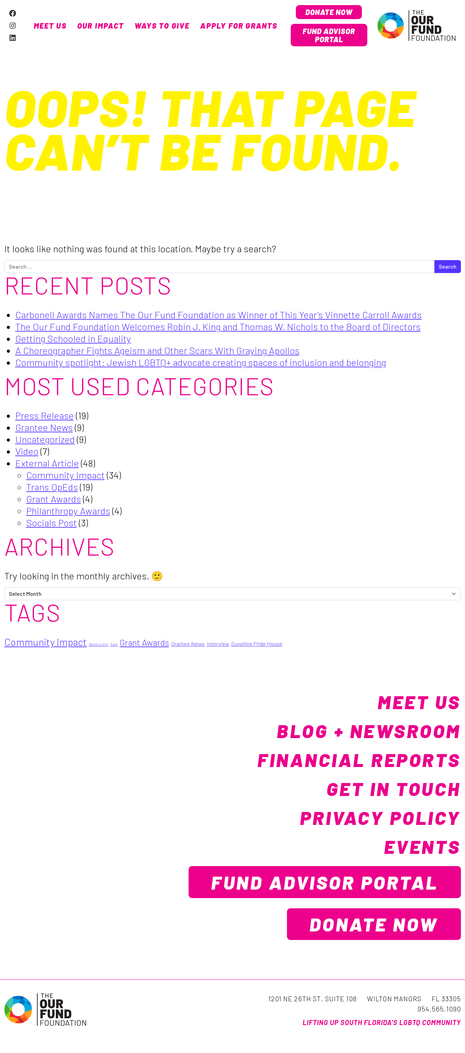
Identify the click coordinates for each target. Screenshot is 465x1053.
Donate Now (329, 11)
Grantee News (44, 427)
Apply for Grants (238, 25)
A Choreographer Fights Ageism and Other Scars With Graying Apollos (157, 350)
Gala (114, 644)
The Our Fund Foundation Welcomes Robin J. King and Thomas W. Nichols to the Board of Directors (218, 326)
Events (422, 846)
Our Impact (100, 25)
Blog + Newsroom (369, 730)
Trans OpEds (52, 487)
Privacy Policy (380, 817)
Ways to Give (162, 25)
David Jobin (98, 644)
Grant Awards (53, 499)
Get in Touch (393, 788)
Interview (218, 643)
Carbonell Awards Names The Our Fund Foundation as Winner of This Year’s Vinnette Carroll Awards (218, 314)
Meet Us (50, 25)
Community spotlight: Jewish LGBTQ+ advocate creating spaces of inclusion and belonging (200, 362)
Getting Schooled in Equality (73, 338)
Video (26, 451)
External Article (47, 463)
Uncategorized (45, 439)
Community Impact (65, 475)
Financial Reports (359, 759)
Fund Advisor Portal (329, 35)
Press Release (44, 415)
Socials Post (51, 522)
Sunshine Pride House (257, 643)
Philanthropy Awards (68, 510)
